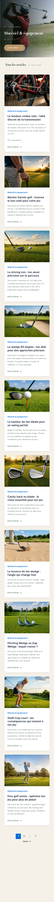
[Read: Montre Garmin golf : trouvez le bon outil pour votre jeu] (27, 171)
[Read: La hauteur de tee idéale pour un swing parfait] (27, 396)
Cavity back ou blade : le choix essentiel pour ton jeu (25, 498)
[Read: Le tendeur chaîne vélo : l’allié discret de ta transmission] (27, 90)
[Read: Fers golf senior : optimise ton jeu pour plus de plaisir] (27, 770)
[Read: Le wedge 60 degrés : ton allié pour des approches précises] (27, 321)
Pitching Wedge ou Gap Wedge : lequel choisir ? (22, 644)
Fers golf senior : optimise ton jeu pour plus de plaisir (26, 798)
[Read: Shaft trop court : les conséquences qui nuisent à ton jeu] (27, 692)
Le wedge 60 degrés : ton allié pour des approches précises (26, 348)
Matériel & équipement (17, 111)
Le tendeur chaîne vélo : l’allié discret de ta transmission (26, 117)
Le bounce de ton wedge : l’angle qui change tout (24, 573)
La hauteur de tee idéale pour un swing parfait (26, 423)
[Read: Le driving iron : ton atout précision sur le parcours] (27, 246)
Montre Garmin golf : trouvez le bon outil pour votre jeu (25, 199)
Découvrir (13, 147)
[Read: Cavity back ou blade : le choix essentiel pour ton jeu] (27, 471)
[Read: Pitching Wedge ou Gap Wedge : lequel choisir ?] (27, 617)
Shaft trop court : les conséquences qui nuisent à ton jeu (25, 721)
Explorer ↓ (14, 48)
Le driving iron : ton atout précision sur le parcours (23, 274)
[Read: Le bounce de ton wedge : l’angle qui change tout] (27, 546)
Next (27, 841)
